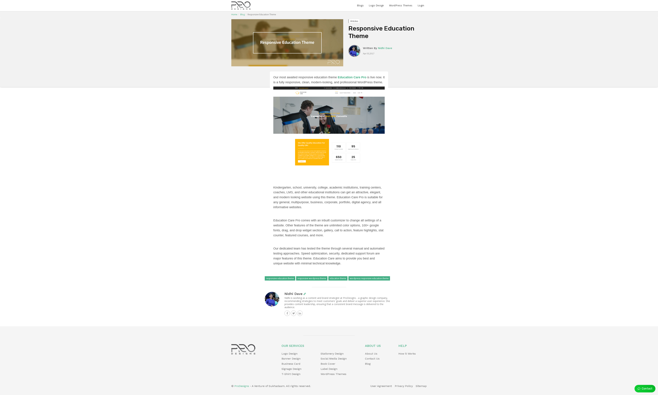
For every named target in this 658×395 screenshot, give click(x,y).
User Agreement (381, 386)
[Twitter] (293, 313)
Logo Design (376, 5)
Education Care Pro (352, 77)
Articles (354, 21)
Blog (242, 14)
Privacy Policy (404, 386)
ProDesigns (241, 386)
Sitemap (421, 386)
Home (234, 14)
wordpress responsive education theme (369, 278)
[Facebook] (287, 313)
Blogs (360, 5)
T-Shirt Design (291, 374)
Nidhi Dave (385, 48)
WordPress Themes (400, 5)
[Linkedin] (300, 313)
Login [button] (421, 5)
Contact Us (372, 358)
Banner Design (291, 358)
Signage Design (291, 368)
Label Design (329, 368)
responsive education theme (280, 278)
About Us (371, 353)
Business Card (291, 363)
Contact (646, 388)
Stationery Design (332, 353)
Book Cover (328, 363)
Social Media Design (334, 358)
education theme (338, 278)
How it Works (407, 353)
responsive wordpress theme (311, 278)
